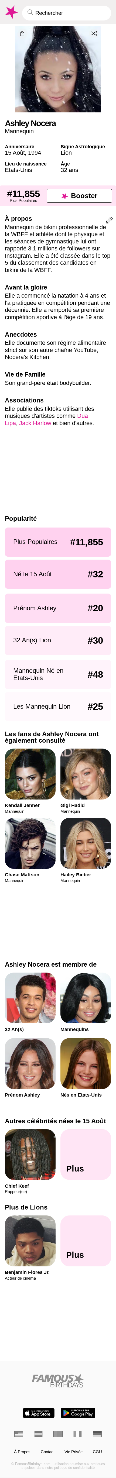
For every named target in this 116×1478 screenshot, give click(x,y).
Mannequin (19, 131)
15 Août (15, 152)
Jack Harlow (35, 423)
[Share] (22, 34)
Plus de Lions (26, 1207)
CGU (97, 1452)
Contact (47, 1452)
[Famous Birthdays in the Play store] (78, 1413)
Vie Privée (73, 1452)
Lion (66, 152)
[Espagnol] (38, 1434)
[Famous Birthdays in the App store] (38, 1413)
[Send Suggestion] (109, 221)
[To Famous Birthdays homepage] (11, 12)
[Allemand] (97, 1434)
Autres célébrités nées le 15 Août (55, 1121)
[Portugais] (57, 1434)
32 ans (69, 170)
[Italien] (77, 1434)
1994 (34, 152)
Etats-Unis (18, 170)
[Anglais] (18, 1434)
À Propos (22, 1452)
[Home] (58, 1381)
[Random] (94, 33)
